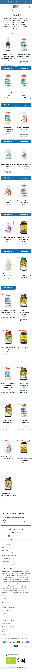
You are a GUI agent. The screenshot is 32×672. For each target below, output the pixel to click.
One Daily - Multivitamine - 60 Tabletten (23, 312)
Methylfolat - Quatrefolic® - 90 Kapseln (8, 129)
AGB (3, 547)
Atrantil (3, 629)
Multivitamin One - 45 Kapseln (8, 201)
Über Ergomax (5, 616)
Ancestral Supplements (8, 626)
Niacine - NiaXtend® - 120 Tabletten (23, 201)
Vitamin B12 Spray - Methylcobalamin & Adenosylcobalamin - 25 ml (8, 57)
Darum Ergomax (6, 610)
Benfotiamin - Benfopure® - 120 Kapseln (24, 422)
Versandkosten (6, 561)
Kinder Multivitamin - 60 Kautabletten (8, 275)
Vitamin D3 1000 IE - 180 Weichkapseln (8, 92)
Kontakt (4, 613)
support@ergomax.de (17, 536)
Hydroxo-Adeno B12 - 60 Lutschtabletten (24, 165)
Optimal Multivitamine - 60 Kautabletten (8, 457)
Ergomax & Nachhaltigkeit (9, 564)
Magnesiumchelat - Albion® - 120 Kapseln (23, 55)
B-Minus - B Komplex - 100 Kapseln (23, 128)
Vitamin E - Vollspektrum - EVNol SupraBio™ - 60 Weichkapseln (8, 385)
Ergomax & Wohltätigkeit (8, 607)
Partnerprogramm (6, 602)
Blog (3, 605)
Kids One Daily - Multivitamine (23, 384)
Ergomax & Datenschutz (8, 553)
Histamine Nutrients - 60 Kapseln (8, 165)
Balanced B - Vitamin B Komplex (8, 348)
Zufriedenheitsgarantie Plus (9, 555)
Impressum (5, 550)
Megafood (4, 634)
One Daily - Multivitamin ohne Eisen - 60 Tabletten (24, 239)
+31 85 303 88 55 (17, 533)
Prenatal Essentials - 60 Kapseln (8, 238)
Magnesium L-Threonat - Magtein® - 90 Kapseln (8, 311)
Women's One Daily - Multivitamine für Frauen (8, 494)
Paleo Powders (6, 623)
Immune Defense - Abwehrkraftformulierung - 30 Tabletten (24, 458)
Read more (5, 523)
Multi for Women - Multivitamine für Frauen (23, 348)
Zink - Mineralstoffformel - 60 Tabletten (24, 275)
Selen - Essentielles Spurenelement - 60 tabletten (8, 422)
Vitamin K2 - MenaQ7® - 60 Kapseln (24, 92)
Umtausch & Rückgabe (8, 558)
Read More (16, 29)
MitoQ (3, 632)
